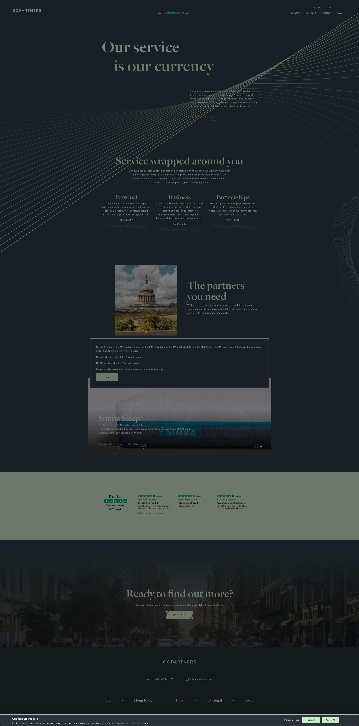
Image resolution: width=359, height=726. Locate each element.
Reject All (311, 720)
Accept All (330, 720)
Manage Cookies (291, 720)
